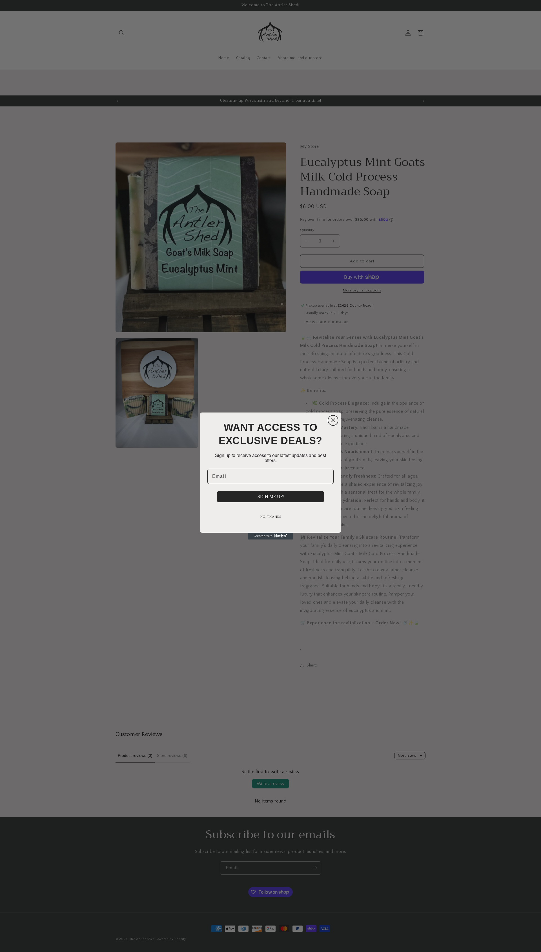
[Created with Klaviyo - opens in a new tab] (270, 536)
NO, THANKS (270, 517)
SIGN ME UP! (271, 496)
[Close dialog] (333, 420)
